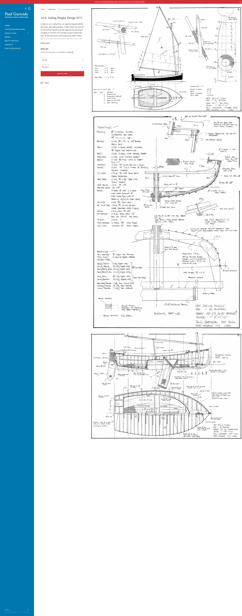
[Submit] (28, 610)
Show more (45, 43)
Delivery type (46, 64)
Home (43, 9)
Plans (43, 57)
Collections (51, 9)
